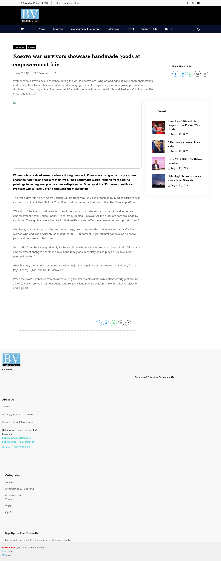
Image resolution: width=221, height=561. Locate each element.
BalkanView (8, 430)
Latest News (61, 3)
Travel (130, 29)
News (42, 29)
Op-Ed (168, 29)
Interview (113, 29)
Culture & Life (149, 29)
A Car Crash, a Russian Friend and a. (184, 143)
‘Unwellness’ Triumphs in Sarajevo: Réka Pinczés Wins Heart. (184, 124)
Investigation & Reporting (85, 29)
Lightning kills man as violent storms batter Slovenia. (184, 178)
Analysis (58, 29)
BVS (35, 430)
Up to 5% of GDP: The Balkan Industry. (185, 161)
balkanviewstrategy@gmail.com (18, 441)
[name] (189, 3)
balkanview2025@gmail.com (17, 437)
